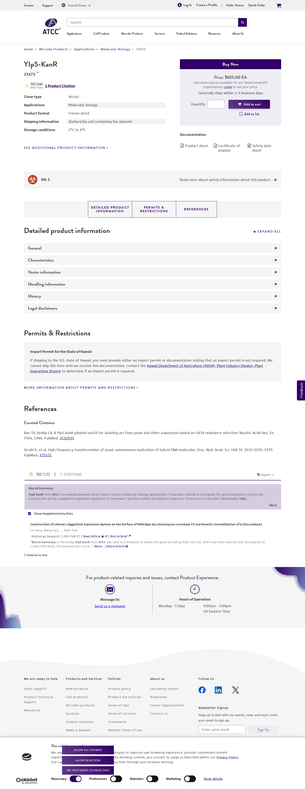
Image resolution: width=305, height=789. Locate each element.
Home (28, 49)
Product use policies (124, 697)
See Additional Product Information (64, 147)
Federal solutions (80, 722)
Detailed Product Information (110, 209)
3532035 (67, 438)
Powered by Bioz (36, 555)
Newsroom (158, 697)
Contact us (159, 713)
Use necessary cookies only (88, 770)
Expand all (269, 231)
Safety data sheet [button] (261, 148)
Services (160, 33)
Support (47, 5)
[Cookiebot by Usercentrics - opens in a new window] (27, 781)
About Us (238, 33)
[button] (242, 22)
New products (77, 689)
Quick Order (256, 5)
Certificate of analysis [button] (229, 148)
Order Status (235, 5)
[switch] (116, 779)
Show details (213, 779)
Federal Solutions (186, 33)
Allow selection (88, 760)
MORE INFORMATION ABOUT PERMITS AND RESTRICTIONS (80, 387)
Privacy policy (119, 689)
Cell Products (101, 33)
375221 (45, 455)
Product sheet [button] (196, 146)
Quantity (198, 104)
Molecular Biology (115, 49)
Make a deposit (78, 730)
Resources (214, 33)
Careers (29, 5)
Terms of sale (118, 705)
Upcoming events (164, 689)
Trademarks (117, 722)
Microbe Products (132, 33)
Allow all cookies (88, 750)
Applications (74, 33)
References (196, 209)
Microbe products (80, 705)
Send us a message (110, 606)
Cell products (77, 697)
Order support (35, 689)
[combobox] (152, 22)
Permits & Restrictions (154, 209)
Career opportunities (167, 705)
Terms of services (122, 713)
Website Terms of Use (125, 730)
